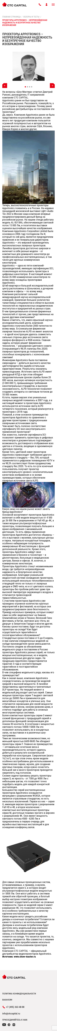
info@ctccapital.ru (11, 1013)
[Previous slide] (4, 85)
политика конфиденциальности (19, 993)
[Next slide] (52, 85)
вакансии (7, 1000)
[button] (25, 86)
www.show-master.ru (25, 956)
